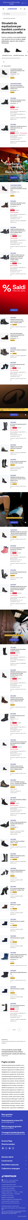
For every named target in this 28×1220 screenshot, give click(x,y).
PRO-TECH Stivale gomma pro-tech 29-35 (17, 1006)
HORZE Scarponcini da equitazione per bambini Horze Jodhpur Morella (17, 699)
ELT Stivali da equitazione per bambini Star (18, 572)
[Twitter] (6, 1148)
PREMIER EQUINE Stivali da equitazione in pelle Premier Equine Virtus (18, 479)
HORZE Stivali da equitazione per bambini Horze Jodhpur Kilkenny (18, 743)
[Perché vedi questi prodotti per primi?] (2, 66)
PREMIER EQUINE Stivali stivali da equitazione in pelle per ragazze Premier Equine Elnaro (18, 589)
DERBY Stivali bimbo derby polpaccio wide (17, 856)
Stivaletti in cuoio (7, 55)
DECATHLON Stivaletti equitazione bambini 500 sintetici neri (17, 87)
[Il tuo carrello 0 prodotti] (24, 9)
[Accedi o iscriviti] (21, 9)
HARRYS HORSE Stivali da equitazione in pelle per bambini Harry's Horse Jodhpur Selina (17, 257)
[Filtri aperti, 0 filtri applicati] (4, 62)
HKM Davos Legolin (15, 904)
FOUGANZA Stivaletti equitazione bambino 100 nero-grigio (17, 70)
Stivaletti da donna (18, 55)
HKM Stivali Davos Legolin (17, 921)
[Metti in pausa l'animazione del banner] (22, 3)
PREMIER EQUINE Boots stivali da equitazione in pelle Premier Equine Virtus (18, 673)
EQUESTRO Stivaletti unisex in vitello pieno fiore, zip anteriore (18, 128)
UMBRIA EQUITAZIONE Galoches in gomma (16, 447)
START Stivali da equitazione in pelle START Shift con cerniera (18, 823)
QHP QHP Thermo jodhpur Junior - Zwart (17, 842)
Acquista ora (14, 177)
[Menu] (3, 9)
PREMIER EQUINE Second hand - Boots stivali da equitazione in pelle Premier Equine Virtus (18, 533)
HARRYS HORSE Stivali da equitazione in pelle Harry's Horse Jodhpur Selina (18, 231)
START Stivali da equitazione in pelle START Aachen (18, 462)
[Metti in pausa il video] (25, 415)
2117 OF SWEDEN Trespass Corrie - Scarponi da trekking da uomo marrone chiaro (18, 783)
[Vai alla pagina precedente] (9, 1030)
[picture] (4, 73)
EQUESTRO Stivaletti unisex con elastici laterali (18, 100)
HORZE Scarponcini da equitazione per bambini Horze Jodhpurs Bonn (17, 321)
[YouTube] (9, 1148)
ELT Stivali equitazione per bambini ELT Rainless (17, 548)
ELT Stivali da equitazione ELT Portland (18, 425)
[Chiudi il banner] (25, 3)
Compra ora (14, 310)
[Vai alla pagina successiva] (19, 1030)
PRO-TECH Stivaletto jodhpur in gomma (18, 800)
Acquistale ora (14, 639)
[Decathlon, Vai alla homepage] (12, 9)
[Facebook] (3, 1148)
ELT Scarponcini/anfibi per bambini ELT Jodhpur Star (17, 889)
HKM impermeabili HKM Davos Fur (18, 973)
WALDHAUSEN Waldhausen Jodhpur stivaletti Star (18, 871)
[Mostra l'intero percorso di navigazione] (2, 18)
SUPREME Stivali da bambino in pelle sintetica (18, 650)
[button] (26, 112)
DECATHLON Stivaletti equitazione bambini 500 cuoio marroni (17, 335)
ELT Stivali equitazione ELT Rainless (17, 365)
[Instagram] (13, 1148)
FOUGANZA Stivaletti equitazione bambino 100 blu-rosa (18, 188)
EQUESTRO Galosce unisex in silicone (18, 350)
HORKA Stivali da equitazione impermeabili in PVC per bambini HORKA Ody (18, 956)
